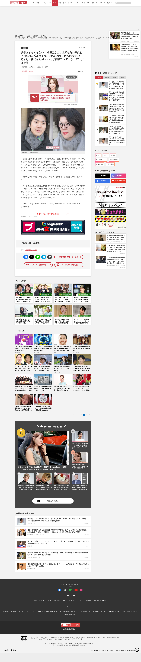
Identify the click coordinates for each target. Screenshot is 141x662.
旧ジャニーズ (46, 3)
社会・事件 (62, 3)
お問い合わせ (131, 612)
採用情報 (111, 612)
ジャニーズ (42, 600)
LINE (36, 255)
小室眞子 (46, 67)
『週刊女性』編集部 (27, 71)
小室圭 (39, 67)
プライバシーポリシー (25, 612)
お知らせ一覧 (121, 612)
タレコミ (103, 612)
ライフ (70, 3)
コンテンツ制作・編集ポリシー (69, 612)
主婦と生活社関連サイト (70, 629)
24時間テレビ (102, 160)
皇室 (54, 3)
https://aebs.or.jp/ (78, 639)
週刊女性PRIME (19, 36)
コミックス (86, 3)
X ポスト (31, 256)
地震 (113, 155)
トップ (32, 3)
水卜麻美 (111, 164)
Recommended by (78, 415)
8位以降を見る (53, 501)
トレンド (77, 3)
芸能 (38, 3)
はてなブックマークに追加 (43, 257)
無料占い (110, 3)
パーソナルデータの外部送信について (46, 612)
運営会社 (6, 612)
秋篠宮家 (35, 36)
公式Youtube (120, 181)
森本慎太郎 (114, 160)
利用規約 (13, 612)
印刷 (81, 71)
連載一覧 (94, 3)
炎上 (106, 155)
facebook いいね (25, 257)
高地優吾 (100, 164)
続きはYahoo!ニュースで (55, 213)
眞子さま (44, 36)
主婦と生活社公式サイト (70, 614)
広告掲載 (84, 612)
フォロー (102, 175)
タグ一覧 (102, 3)
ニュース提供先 (94, 612)
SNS (99, 155)
